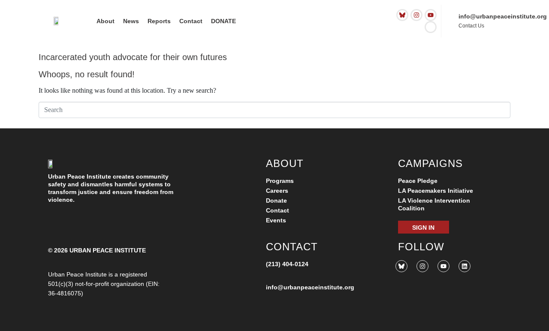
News (131, 21)
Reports (159, 21)
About (106, 21)
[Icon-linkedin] (431, 27)
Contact (190, 21)
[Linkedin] (465, 266)
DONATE (223, 21)
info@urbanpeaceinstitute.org (503, 16)
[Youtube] (431, 15)
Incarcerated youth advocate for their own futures (133, 57)
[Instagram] (416, 15)
